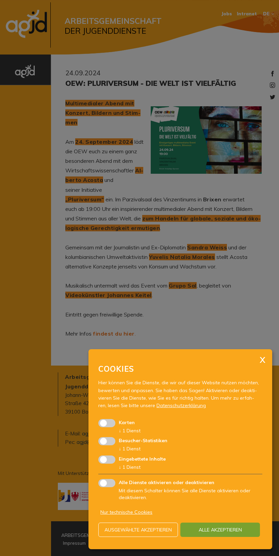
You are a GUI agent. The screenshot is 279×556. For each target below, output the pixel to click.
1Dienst (130, 431)
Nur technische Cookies (126, 512)
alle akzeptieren (220, 530)
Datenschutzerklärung (181, 405)
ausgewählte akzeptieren (138, 530)
